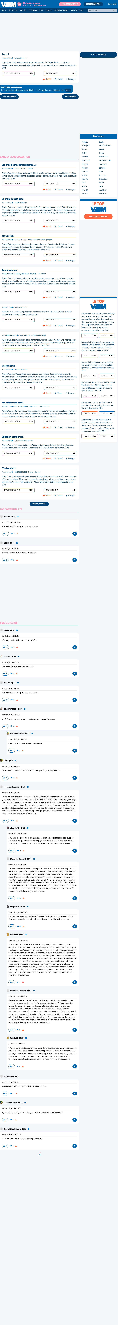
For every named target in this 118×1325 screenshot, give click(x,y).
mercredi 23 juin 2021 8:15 (17, 865)
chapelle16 (14, 828)
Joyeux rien (8, 236)
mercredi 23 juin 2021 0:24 (11, 522)
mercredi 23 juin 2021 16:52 (17, 940)
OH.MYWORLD (10, 709)
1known (7, 517)
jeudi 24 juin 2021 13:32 (16, 1044)
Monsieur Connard (12, 787)
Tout (3, 11)
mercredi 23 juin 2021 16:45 (11, 1108)
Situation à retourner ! (13, 437)
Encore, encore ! (39, 504)
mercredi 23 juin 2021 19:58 (17, 996)
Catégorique (8, 366)
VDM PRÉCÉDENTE (9, 97)
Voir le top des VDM (98, 217)
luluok (6, 543)
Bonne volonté (9, 270)
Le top (48, 11)
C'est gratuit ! (8, 468)
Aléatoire (13, 11)
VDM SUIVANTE (70, 97)
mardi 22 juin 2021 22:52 (10, 549)
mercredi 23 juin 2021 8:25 (11, 1082)
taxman (7, 657)
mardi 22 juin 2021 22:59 (10, 662)
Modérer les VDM (93, 4)
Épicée (23, 11)
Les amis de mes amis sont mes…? (19, 165)
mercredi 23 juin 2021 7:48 (17, 834)
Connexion (112, 4)
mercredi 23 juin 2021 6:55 (11, 793)
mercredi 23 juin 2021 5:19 (17, 739)
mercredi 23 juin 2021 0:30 (11, 715)
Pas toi (5, 54)
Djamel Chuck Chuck (12, 1129)
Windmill (14, 935)
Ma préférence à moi (12, 403)
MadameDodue (17, 734)
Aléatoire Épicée (35, 11)
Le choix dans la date (12, 199)
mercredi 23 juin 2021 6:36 (11, 766)
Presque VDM (77, 11)
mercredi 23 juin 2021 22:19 (11, 1135)
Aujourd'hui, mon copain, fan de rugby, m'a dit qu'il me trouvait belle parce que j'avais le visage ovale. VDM (97, 405)
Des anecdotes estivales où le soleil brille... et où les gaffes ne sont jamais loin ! (35, 89)
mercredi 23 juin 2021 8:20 (17, 912)
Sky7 (6, 761)
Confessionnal (61, 11)
